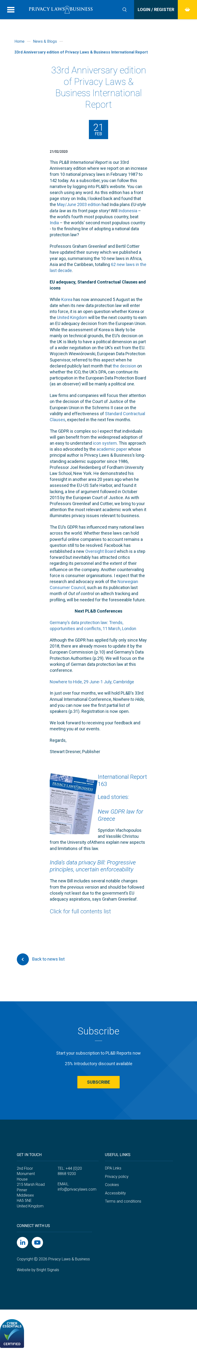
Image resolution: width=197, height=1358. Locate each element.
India (54, 222)
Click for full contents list (80, 911)
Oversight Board (100, 551)
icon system (105, 443)
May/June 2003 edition (79, 204)
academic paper (112, 449)
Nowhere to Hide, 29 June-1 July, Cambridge (92, 681)
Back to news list (48, 959)
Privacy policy (117, 1176)
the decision (124, 365)
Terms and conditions (123, 1201)
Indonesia (127, 210)
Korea (66, 299)
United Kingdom (72, 317)
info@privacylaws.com (77, 1189)
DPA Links (113, 1168)
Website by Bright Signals (38, 1270)
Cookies (112, 1184)
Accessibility (115, 1193)
